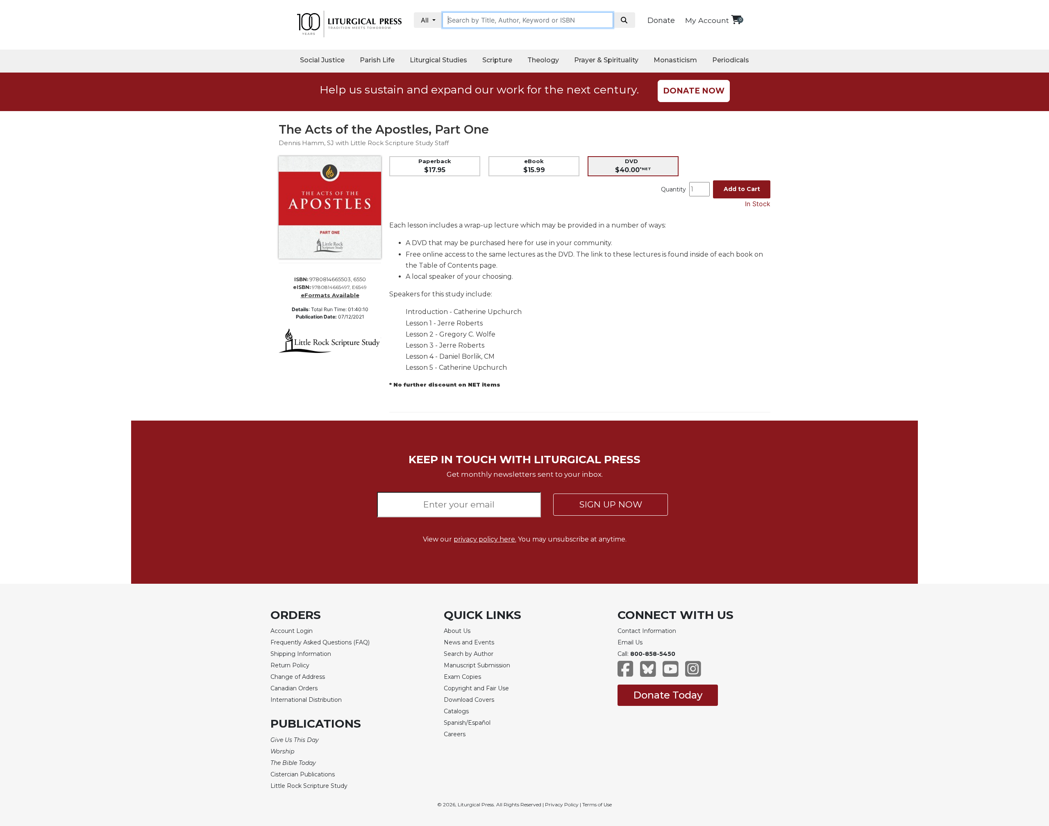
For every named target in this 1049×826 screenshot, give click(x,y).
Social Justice (322, 60)
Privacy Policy (562, 804)
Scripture (497, 60)
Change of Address (297, 676)
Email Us (630, 642)
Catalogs (456, 711)
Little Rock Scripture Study (308, 786)
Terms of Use (597, 804)
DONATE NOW (693, 91)
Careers (454, 734)
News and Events (469, 642)
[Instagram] (693, 673)
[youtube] (671, 673)
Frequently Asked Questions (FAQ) (320, 642)
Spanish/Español (467, 722)
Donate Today (667, 695)
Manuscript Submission (477, 665)
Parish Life (377, 60)
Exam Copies (462, 676)
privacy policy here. (485, 539)
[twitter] (648, 673)
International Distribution (306, 699)
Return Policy (289, 665)
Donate (661, 20)
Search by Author (468, 654)
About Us (457, 631)
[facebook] (625, 673)
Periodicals (730, 60)
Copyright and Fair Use (476, 688)
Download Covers (469, 699)
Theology (543, 60)
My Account (707, 20)
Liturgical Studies (438, 60)
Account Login (291, 631)
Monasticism (675, 60)
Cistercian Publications (302, 774)
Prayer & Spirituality (606, 60)
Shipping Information (300, 654)
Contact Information (647, 631)
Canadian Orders (294, 688)
